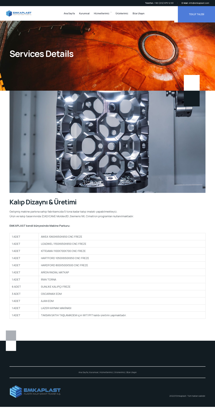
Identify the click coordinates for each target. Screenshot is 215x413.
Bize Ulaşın (138, 13)
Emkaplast (181, 395)
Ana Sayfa (69, 13)
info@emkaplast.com (199, 3)
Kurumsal (84, 13)
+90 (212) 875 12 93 (163, 3)
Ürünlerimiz (122, 13)
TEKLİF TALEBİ (196, 14)
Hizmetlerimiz (101, 13)
